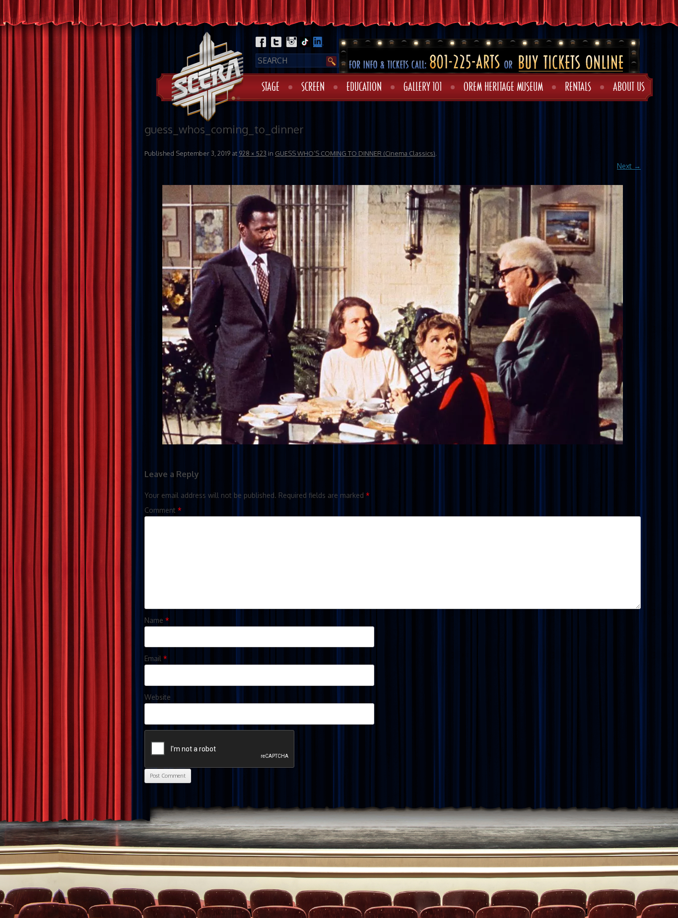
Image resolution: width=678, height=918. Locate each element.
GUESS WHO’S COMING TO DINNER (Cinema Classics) (355, 153)
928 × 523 (253, 153)
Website (157, 697)
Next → (629, 166)
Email (155, 658)
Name (156, 620)
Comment (163, 510)
